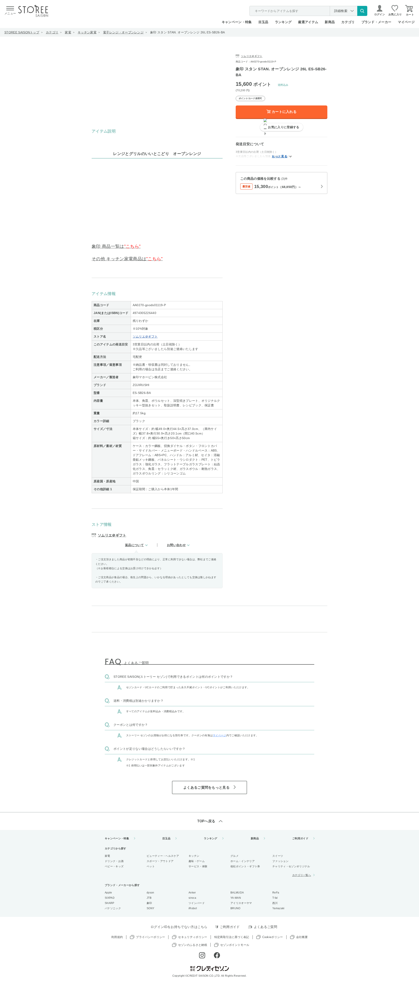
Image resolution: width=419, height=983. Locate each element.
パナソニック (113, 908)
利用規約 (117, 937)
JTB (149, 897)
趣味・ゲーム (197, 861)
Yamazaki (278, 908)
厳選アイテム (308, 22)
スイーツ (277, 855)
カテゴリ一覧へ (301, 875)
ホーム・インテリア (242, 861)
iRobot (193, 908)
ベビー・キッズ (114, 866)
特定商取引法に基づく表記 (231, 937)
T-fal (275, 897)
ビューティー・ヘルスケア (163, 855)
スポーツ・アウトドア (160, 861)
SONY (150, 908)
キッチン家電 (87, 32)
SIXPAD (110, 897)
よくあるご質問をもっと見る (206, 787)
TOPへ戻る (206, 821)
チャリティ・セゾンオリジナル (291, 866)
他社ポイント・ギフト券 (245, 866)
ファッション (280, 861)
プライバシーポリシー (150, 937)
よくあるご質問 (265, 927)
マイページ (406, 22)
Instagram (202, 955)
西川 (275, 903)
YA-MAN (235, 897)
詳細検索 (340, 11)
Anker (192, 892)
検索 (362, 11)
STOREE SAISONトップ (21, 32)
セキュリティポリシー (192, 937)
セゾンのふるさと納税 (192, 945)
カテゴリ (52, 32)
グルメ (234, 855)
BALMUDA (237, 892)
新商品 (330, 22)
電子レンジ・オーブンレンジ (123, 32)
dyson (150, 892)
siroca (192, 897)
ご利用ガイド (300, 838)
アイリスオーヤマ (241, 903)
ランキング (283, 22)
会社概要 (302, 937)
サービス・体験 (198, 866)
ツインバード (197, 903)
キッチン (194, 855)
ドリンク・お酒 (114, 861)
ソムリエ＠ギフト (145, 336)
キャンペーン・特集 (237, 22)
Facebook (217, 955)
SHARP (109, 903)
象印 (149, 903)
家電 (68, 32)
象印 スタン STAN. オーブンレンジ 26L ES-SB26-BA (187, 32)
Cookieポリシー (272, 937)
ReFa (275, 892)
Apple (108, 892)
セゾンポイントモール (234, 945)
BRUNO (235, 908)
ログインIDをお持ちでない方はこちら (179, 927)
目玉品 (263, 22)
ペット (151, 866)
